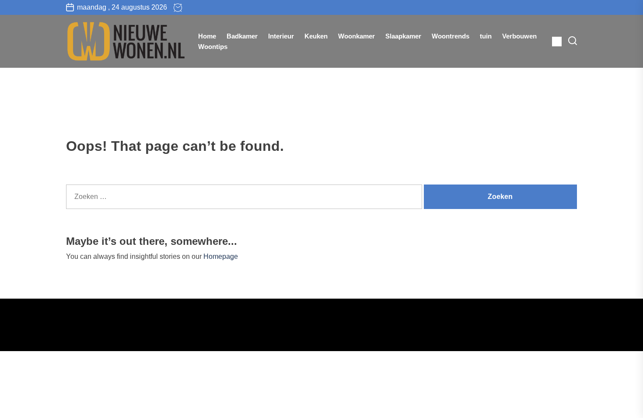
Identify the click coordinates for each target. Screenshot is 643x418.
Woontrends (450, 36)
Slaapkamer (403, 36)
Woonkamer (356, 36)
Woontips (212, 46)
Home (207, 36)
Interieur (281, 36)
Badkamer (242, 36)
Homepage (220, 256)
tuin (486, 36)
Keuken (316, 36)
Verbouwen (519, 36)
